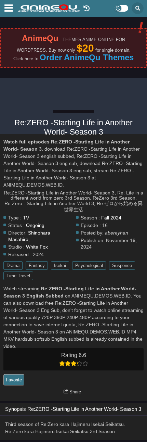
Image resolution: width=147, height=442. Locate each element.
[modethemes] (121, 8)
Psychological (89, 265)
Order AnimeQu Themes (87, 57)
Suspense (122, 265)
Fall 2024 (111, 217)
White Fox (37, 247)
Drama (12, 265)
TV (26, 217)
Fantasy (37, 265)
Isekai (60, 265)
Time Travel (18, 275)
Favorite (14, 379)
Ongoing (35, 225)
